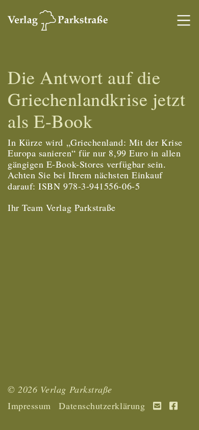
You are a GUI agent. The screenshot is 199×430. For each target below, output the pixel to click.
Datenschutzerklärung (102, 406)
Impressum (29, 406)
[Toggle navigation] (183, 21)
